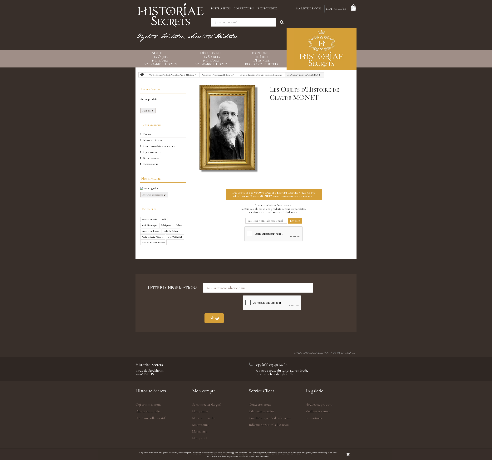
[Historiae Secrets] (170, 13)
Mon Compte (336, 8)
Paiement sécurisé (261, 411)
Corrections (244, 8)
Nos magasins (150, 164)
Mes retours (200, 425)
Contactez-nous (260, 404)
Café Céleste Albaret (152, 236)
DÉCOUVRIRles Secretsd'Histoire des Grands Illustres (211, 58)
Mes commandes (203, 418)
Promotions (314, 418)
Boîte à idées (221, 8)
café (164, 219)
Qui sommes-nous (152, 152)
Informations (151, 125)
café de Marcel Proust (153, 242)
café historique (149, 225)
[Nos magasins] (163, 188)
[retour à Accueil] (142, 75)
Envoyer (295, 221)
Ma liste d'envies (309, 8)
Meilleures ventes (318, 411)
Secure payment (151, 158)
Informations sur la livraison (269, 425)
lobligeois (166, 225)
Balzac (179, 225)
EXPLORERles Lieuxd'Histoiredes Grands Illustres (261, 58)
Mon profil (199, 438)
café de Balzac (171, 231)
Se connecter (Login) (206, 404)
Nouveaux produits (319, 404)
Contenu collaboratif (150, 418)
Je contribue (267, 8)
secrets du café (149, 219)
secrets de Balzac (151, 231)
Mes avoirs (199, 431)
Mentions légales (152, 140)
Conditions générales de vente (159, 146)
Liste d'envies (150, 89)
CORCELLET (175, 236)
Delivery (148, 134)
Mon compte (203, 391)
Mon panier (200, 411)
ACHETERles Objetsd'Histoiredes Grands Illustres (160, 58)
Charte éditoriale (147, 411)
